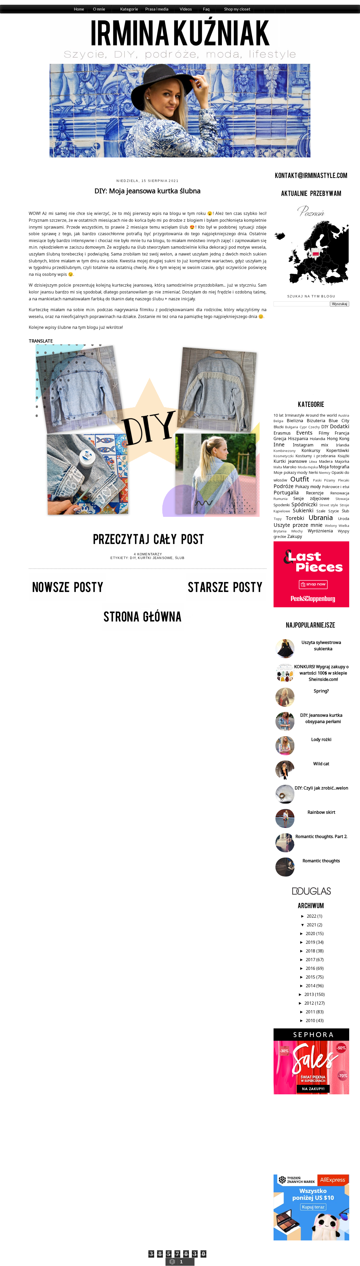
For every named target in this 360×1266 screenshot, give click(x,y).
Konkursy (310, 450)
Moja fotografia (334, 467)
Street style (328, 505)
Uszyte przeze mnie (298, 524)
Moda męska (308, 467)
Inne (279, 444)
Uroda (343, 518)
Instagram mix (310, 445)
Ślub (180, 558)
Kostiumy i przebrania (315, 455)
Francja (342, 433)
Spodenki (282, 504)
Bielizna (295, 420)
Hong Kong (338, 438)
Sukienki (303, 510)
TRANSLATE (41, 341)
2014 (311, 986)
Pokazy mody (308, 486)
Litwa (313, 461)
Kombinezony (285, 450)
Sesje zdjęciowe (311, 498)
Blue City (339, 420)
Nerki (313, 472)
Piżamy (329, 480)
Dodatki (339, 426)
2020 (311, 933)
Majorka (342, 461)
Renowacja (339, 492)
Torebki (295, 518)
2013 (309, 994)
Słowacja (342, 498)
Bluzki (279, 426)
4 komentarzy (148, 554)
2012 (309, 1003)
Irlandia (342, 444)
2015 (311, 977)
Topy (278, 518)
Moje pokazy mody (290, 472)
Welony (331, 525)
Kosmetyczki (284, 456)
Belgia (278, 420)
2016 (311, 968)
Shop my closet (237, 9)
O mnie (99, 9)
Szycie (333, 510)
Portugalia (286, 492)
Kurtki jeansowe (155, 558)
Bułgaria (291, 427)
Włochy (297, 531)
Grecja (280, 438)
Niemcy (324, 472)
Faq (206, 9)
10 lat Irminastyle (289, 415)
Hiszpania (298, 438)
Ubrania (321, 517)
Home (79, 9)
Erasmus (282, 433)
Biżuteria (316, 420)
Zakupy (294, 536)
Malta (278, 467)
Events (304, 432)
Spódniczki (304, 504)
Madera (326, 461)
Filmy (324, 433)
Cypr (303, 427)
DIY (133, 558)
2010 (311, 1020)
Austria (343, 415)
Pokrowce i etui (335, 486)
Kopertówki (337, 450)
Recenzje (315, 493)
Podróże (284, 486)
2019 (311, 942)
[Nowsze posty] (67, 600)
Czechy (314, 427)
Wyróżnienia (320, 531)
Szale (321, 510)
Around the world (321, 415)
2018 (311, 951)
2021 (312, 925)
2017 (311, 959)
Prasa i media (156, 9)
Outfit (299, 479)
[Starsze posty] (226, 600)
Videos (186, 9)
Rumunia (281, 498)
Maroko (289, 466)
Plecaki (343, 480)
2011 (311, 1012)
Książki (343, 455)
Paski (317, 480)
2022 (312, 916)
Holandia (317, 438)
